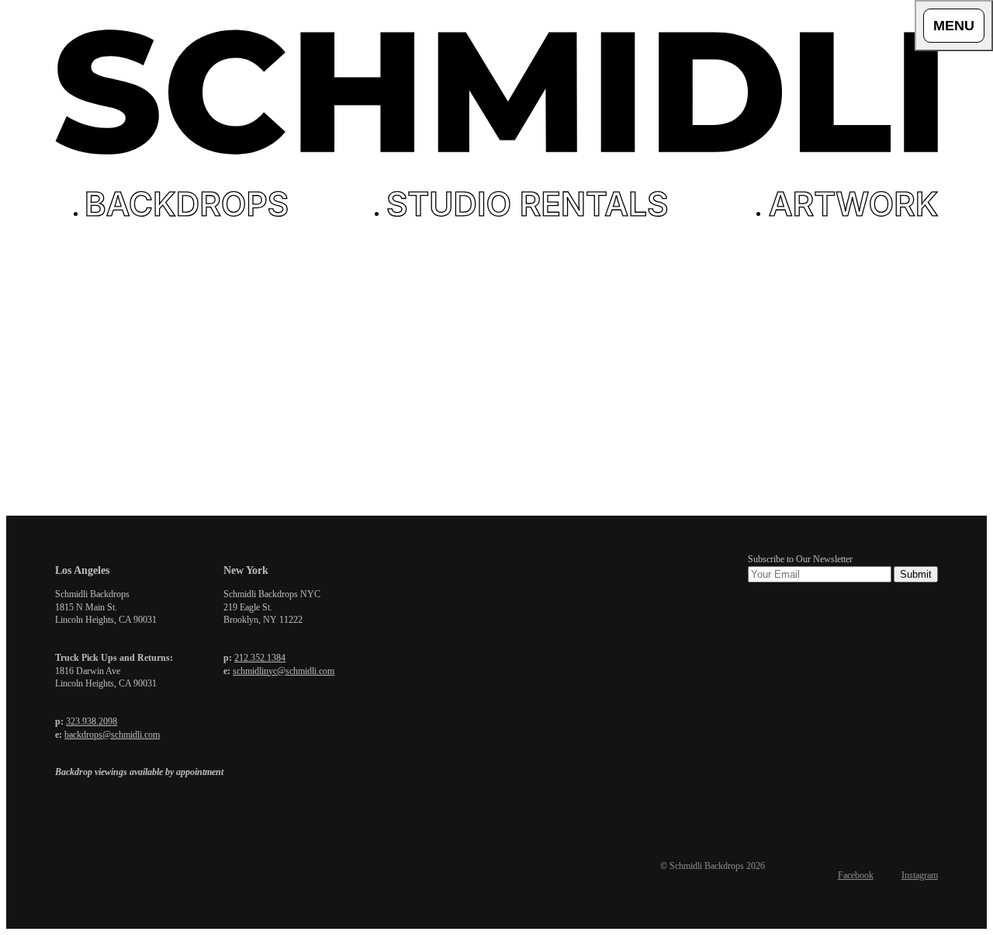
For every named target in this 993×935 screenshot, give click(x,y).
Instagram (919, 875)
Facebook (856, 875)
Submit (916, 574)
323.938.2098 (91, 721)
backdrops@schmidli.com (112, 734)
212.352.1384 (259, 657)
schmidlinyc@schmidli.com (283, 671)
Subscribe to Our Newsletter (800, 559)
